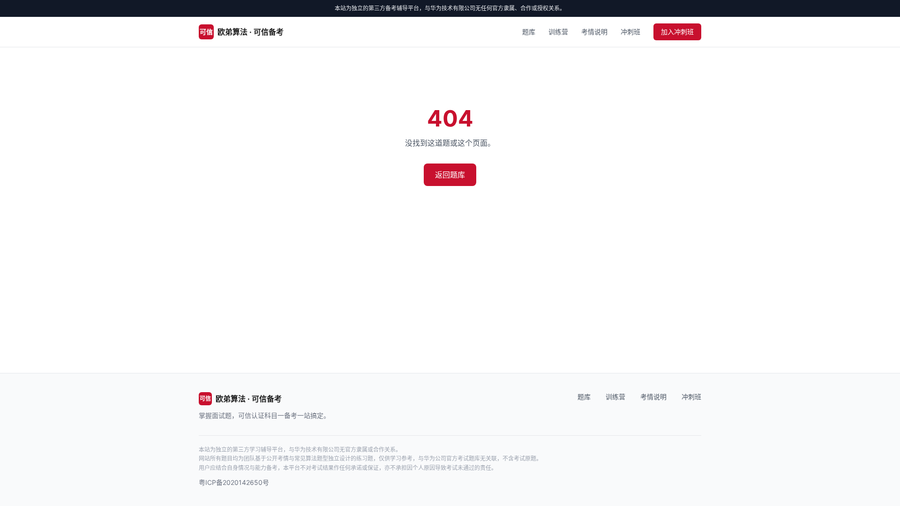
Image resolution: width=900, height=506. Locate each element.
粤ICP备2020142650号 (234, 482)
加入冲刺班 (677, 32)
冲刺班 (630, 32)
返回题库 (450, 174)
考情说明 (594, 32)
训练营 (558, 32)
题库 (528, 32)
